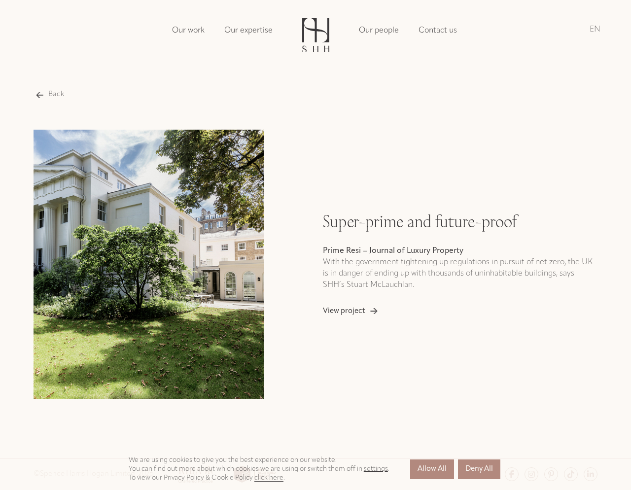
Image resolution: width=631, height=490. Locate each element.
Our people (379, 31)
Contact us (438, 31)
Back (56, 94)
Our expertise (248, 31)
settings (376, 469)
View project (344, 311)
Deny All (479, 469)
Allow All (432, 469)
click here (268, 478)
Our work (188, 31)
